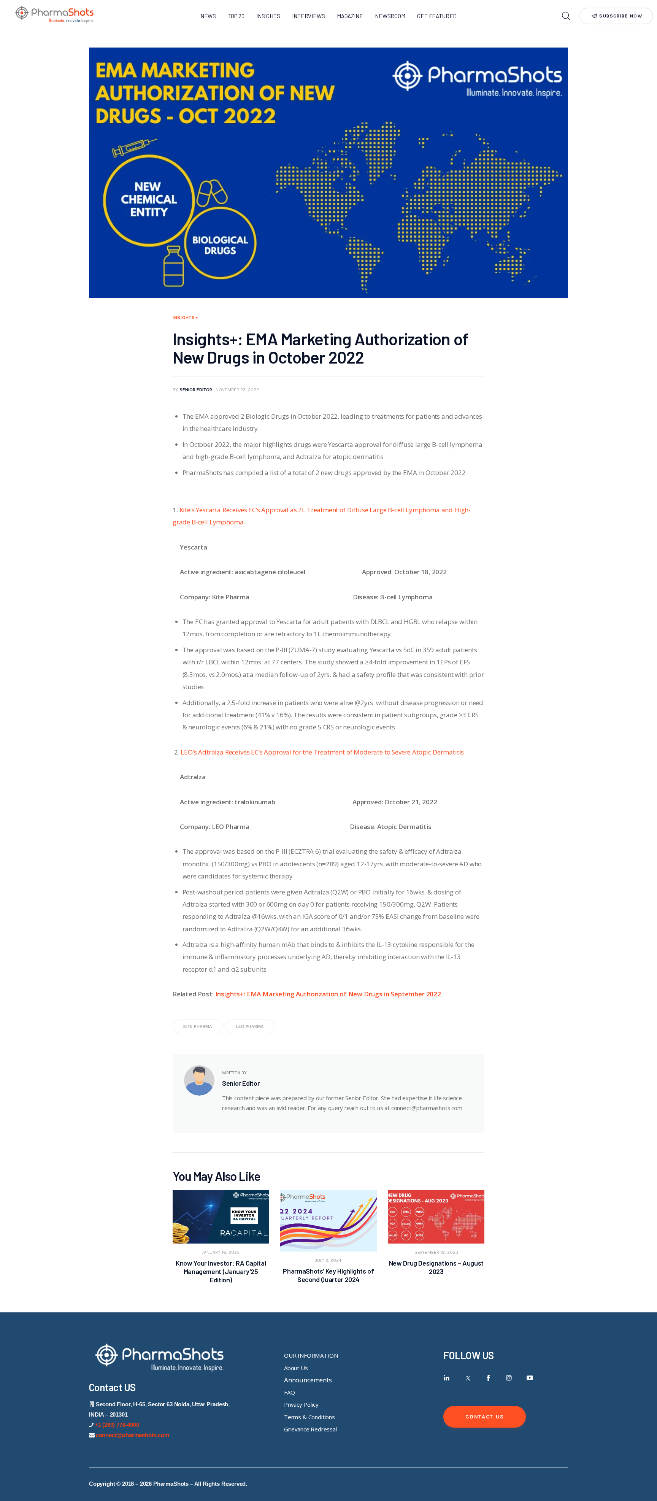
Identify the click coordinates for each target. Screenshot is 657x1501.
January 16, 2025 (221, 1252)
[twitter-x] (467, 1378)
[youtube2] (530, 1378)
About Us (296, 1368)
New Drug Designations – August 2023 (436, 1267)
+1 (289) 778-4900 (117, 1425)
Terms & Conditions (309, 1417)
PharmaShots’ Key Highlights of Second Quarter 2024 (328, 1275)
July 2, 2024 (328, 1260)
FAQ (289, 1392)
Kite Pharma (197, 1026)
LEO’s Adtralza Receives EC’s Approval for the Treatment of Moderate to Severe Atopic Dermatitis (322, 752)
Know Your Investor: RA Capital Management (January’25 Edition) (221, 1271)
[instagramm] (509, 1378)
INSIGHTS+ (185, 317)
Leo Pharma (250, 1026)
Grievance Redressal (310, 1429)
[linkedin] (446, 1378)
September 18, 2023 (436, 1252)
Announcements (308, 1380)
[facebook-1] (488, 1378)
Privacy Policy (301, 1404)
